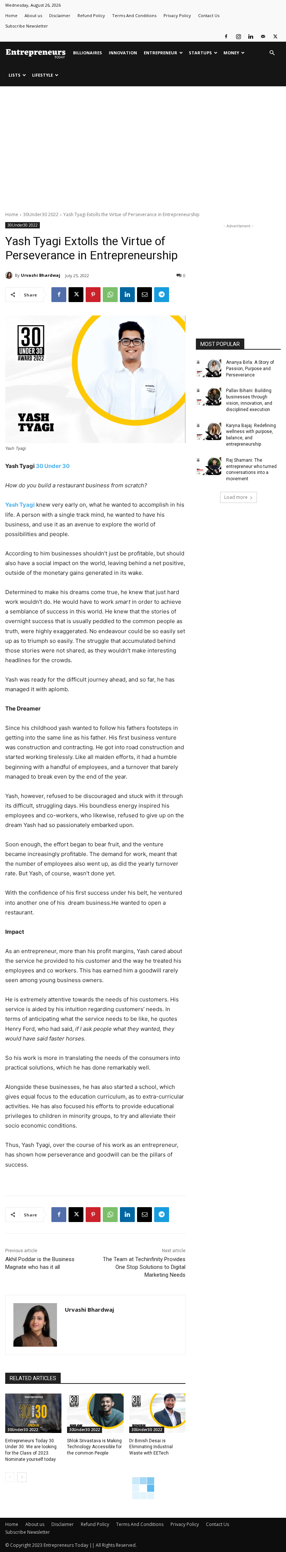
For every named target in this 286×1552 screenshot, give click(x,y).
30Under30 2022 (40, 214)
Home (11, 15)
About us (33, 15)
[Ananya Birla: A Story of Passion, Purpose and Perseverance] (208, 368)
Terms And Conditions (134, 15)
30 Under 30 (53, 465)
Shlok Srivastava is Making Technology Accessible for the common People (94, 1447)
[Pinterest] (93, 294)
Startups (200, 52)
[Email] (144, 294)
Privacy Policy (177, 15)
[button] (272, 53)
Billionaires (87, 52)
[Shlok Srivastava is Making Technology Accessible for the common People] (95, 1413)
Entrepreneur (160, 52)
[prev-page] (10, 1477)
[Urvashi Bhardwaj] (10, 275)
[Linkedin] (250, 36)
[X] (275, 36)
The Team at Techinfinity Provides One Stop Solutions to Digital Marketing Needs (144, 1267)
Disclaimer (59, 15)
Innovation (123, 52)
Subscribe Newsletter (26, 26)
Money (231, 52)
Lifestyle (42, 75)
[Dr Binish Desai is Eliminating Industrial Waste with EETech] (157, 1413)
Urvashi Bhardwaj (40, 275)
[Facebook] (226, 36)
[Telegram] (161, 294)
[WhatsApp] (110, 294)
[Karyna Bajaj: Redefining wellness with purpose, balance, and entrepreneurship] (208, 431)
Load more (236, 497)
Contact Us (208, 15)
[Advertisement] (143, 147)
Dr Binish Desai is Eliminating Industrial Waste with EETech (151, 1447)
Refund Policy (91, 15)
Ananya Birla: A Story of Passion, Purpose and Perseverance (250, 369)
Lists (14, 75)
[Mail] (262, 36)
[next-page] (21, 1477)
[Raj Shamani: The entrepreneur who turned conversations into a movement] (208, 466)
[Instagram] (238, 36)
